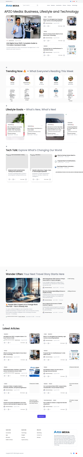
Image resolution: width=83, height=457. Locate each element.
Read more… (41, 416)
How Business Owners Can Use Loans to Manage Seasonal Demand (53, 370)
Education (50, 16)
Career (45, 16)
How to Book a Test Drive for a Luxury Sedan (34, 129)
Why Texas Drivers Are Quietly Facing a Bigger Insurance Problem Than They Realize (14, 128)
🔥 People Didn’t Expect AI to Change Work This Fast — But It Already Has (22, 305)
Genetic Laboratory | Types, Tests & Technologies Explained (41, 170)
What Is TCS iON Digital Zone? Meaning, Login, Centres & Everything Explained (53, 20)
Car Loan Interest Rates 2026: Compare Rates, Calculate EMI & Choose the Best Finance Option (55, 386)
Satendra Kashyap (48, 23)
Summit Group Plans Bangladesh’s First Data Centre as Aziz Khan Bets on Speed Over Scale (15, 403)
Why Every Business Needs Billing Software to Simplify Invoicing (54, 291)
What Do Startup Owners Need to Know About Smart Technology (53, 34)
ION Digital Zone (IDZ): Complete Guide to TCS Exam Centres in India (21, 44)
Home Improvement (48, 400)
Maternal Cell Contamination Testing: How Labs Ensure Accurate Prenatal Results (16, 170)
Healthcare (9, 155)
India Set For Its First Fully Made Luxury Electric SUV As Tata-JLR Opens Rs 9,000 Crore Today (55, 128)
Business (45, 46)
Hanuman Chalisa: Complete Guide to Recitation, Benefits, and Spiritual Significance (15, 386)
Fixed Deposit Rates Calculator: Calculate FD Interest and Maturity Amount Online (66, 166)
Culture (5, 383)
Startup (45, 31)
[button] (76, 1)
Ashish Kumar (11, 40)
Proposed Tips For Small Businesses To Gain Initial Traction (53, 49)
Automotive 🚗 (11, 124)
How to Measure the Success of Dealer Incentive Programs (52, 304)
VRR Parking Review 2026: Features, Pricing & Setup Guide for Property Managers (54, 279)
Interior (54, 400)
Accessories (70, 122)
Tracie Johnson (21, 316)
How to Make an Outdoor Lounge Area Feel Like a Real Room (55, 403)
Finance (5, 367)
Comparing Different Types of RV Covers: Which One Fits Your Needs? (74, 128)
